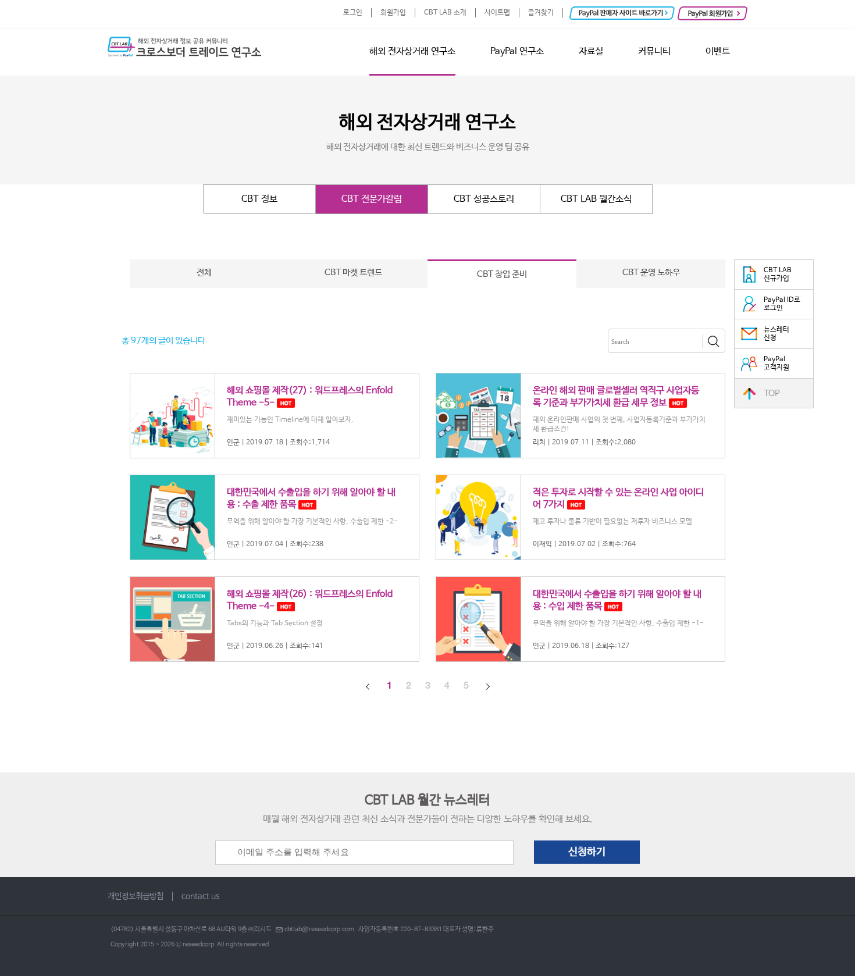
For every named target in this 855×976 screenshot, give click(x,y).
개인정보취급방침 (135, 896)
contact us (200, 896)
